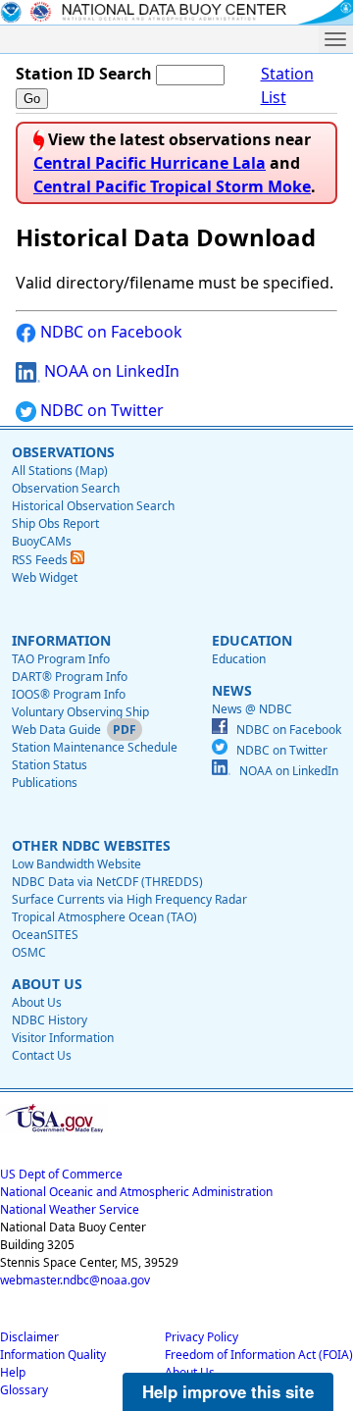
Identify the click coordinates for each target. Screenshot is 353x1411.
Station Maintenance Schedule (94, 747)
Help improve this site (228, 1391)
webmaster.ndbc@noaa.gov (75, 1280)
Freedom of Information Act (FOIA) (259, 1354)
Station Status (49, 765)
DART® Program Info (69, 676)
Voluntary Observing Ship (80, 712)
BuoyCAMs (42, 541)
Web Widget (44, 577)
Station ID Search (84, 73)
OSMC (29, 952)
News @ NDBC (252, 709)
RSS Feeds (41, 559)
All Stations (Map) (60, 470)
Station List (287, 85)
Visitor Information (63, 1037)
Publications (44, 782)
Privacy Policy (201, 1337)
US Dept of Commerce (61, 1174)
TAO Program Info (61, 659)
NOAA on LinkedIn (109, 371)
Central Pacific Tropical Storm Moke (172, 186)
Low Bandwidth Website (76, 864)
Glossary (24, 1390)
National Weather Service (69, 1209)
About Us (37, 1002)
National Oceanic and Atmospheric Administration (136, 1191)
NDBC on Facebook (109, 331)
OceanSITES (45, 934)
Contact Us (42, 1055)
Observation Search (66, 488)
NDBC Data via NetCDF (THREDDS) (107, 881)
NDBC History (49, 1020)
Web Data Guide (56, 729)
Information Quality (53, 1354)
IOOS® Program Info (69, 694)
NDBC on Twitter (100, 410)
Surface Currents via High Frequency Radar (129, 899)
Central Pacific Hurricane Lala (149, 163)
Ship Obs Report (55, 523)
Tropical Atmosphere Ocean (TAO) (104, 917)
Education (239, 659)
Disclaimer (29, 1337)
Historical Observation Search (93, 505)
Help (12, 1372)
